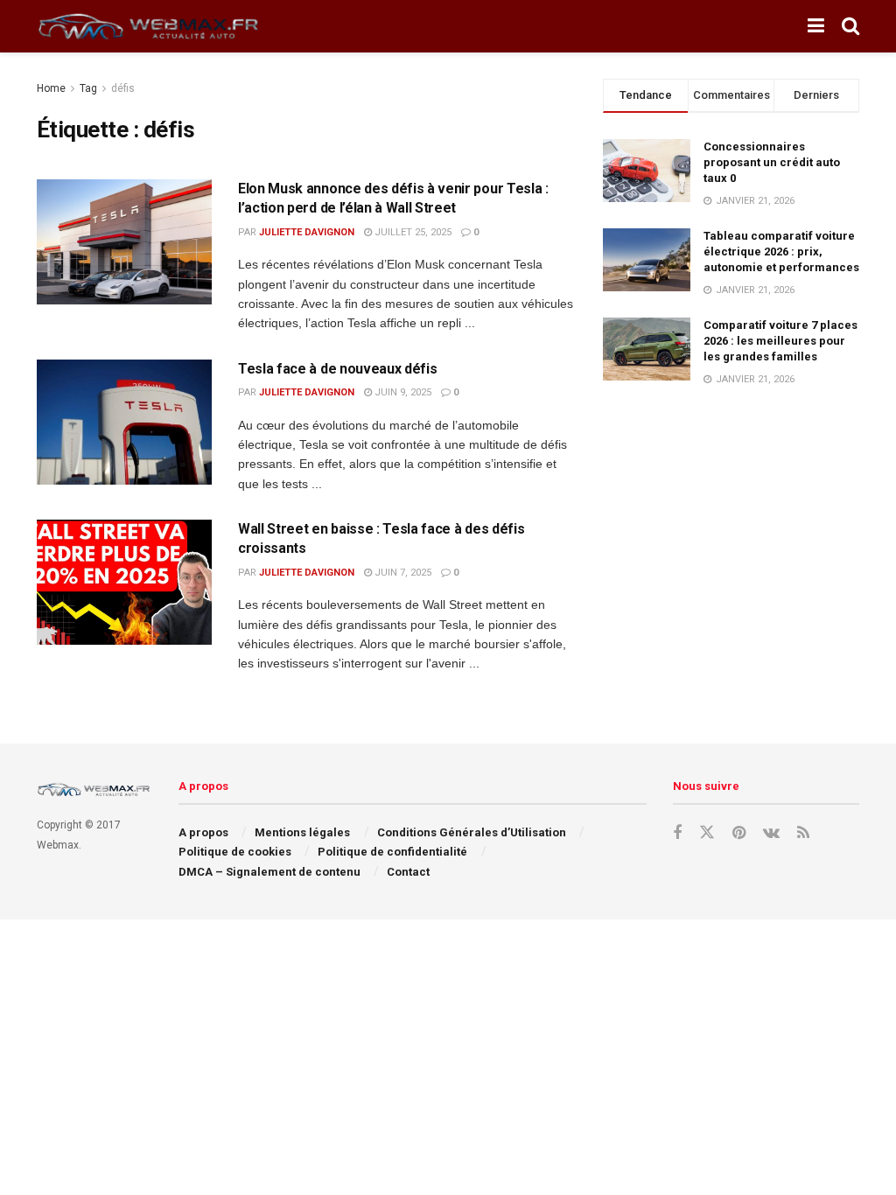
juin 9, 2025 (401, 392)
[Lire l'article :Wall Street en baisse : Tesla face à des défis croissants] (124, 582)
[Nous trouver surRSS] (803, 833)
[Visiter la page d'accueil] (150, 26)
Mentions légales (302, 832)
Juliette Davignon (306, 232)
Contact (408, 871)
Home (51, 88)
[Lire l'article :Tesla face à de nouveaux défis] (124, 422)
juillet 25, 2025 (412, 232)
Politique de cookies (234, 851)
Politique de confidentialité (392, 851)
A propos (203, 832)
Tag (88, 88)
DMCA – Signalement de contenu (269, 871)
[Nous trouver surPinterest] (739, 833)
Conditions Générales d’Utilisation (471, 832)
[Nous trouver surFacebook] (677, 833)
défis (123, 88)
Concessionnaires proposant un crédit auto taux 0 (772, 162)
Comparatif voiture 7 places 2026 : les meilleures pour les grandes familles (781, 340)
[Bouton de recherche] (850, 26)
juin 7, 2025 (401, 572)
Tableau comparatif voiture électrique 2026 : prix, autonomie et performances (781, 251)
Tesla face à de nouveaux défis (337, 368)
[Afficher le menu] (816, 26)
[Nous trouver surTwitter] (707, 832)
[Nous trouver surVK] (771, 833)
